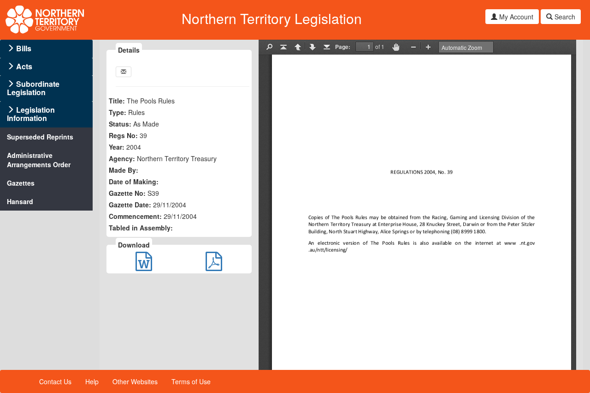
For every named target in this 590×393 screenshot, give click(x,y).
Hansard (20, 201)
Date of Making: (134, 181)
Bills (23, 48)
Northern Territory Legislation (272, 18)
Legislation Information (31, 113)
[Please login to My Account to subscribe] (123, 72)
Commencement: (135, 216)
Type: (117, 112)
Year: (116, 146)
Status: (120, 123)
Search (564, 16)
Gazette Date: (130, 204)
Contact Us (55, 381)
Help (92, 381)
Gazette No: (127, 193)
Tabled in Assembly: (141, 227)
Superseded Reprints (40, 136)
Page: (342, 46)
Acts (24, 66)
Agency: (122, 158)
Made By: (123, 170)
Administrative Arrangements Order (39, 160)
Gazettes (21, 182)
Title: (117, 100)
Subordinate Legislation (33, 88)
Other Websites (135, 381)
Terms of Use (191, 381)
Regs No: (123, 135)
